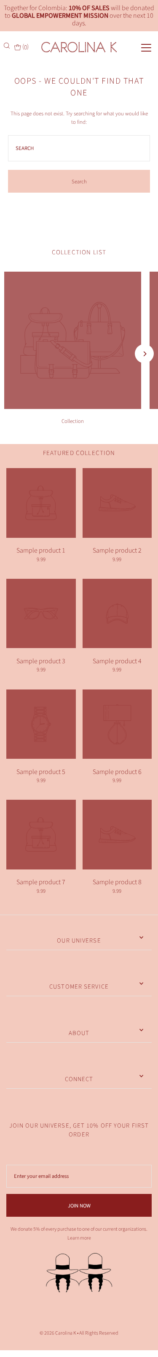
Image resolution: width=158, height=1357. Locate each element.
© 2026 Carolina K (58, 1333)
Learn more (79, 1238)
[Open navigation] (138, 46)
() (24, 47)
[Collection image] (72, 406)
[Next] (144, 353)
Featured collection (79, 453)
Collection (73, 421)
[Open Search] (7, 46)
